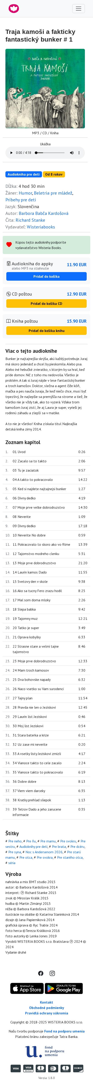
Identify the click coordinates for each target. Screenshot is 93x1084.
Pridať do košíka (46, 276)
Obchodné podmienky (46, 1007)
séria (11, 863)
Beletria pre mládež (53, 193)
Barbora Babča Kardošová (43, 213)
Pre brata (59, 846)
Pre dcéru (77, 846)
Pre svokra (45, 857)
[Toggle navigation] (78, 8)
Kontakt (46, 1002)
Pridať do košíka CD (46, 303)
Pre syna (14, 852)
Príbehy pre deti (20, 200)
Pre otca (25, 857)
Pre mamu (48, 841)
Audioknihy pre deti (33, 846)
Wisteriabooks (41, 227)
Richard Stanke (30, 220)
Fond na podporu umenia (64, 1031)
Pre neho (15, 841)
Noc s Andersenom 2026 (44, 852)
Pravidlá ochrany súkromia (46, 1013)
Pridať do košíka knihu (47, 330)
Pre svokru (68, 841)
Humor (25, 193)
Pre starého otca (70, 857)
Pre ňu (31, 841)
